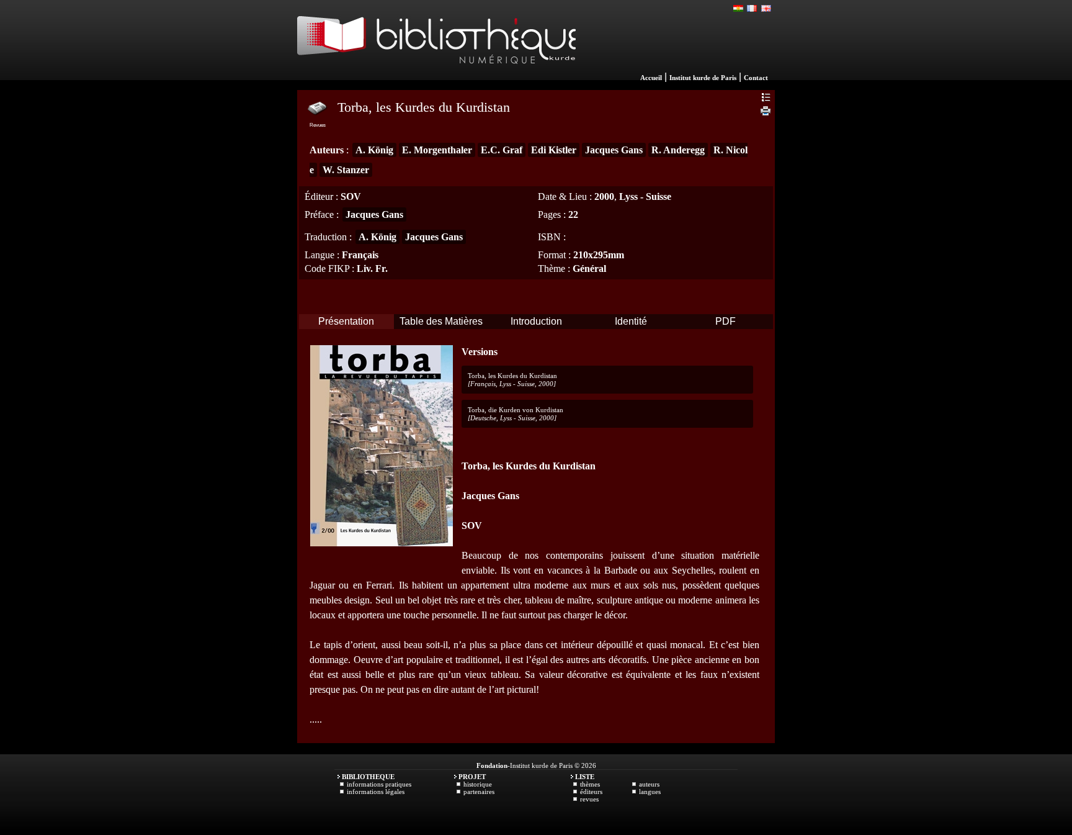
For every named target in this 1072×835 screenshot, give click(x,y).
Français (360, 255)
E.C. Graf (501, 150)
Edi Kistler (553, 150)
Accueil (651, 77)
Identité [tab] (631, 321)
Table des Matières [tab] (441, 321)
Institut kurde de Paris (702, 77)
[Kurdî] (738, 8)
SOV (351, 196)
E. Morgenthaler (437, 150)
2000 (604, 196)
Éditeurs (591, 791)
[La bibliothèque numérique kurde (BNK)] (436, 77)
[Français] (752, 8)
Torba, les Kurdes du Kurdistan (512, 375)
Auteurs (649, 784)
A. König (374, 150)
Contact (756, 77)
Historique (477, 784)
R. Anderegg (678, 150)
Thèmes (590, 784)
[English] (766, 8)
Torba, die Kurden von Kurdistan (515, 409)
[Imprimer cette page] (765, 112)
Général (589, 268)
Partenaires (478, 791)
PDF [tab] (725, 321)
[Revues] (318, 107)
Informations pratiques (379, 784)
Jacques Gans (614, 150)
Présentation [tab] (346, 321)
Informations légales (375, 791)
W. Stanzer (346, 170)
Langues (650, 791)
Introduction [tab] (536, 321)
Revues (589, 799)
